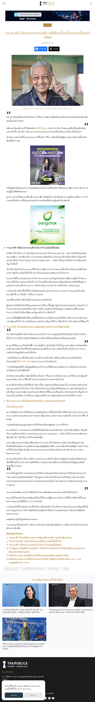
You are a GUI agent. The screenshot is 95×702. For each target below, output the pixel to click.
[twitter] (45, 698)
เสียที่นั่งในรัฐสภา (41, 128)
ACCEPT (14, 695)
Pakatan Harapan (12, 569)
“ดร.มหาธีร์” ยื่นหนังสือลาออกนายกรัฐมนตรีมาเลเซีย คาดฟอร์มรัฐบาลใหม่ (40, 537)
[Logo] (47, 3)
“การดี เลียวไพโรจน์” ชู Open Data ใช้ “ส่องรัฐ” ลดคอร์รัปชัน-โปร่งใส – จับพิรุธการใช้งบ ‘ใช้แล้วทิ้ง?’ (22, 611)
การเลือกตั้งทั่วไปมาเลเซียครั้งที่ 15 (33, 569)
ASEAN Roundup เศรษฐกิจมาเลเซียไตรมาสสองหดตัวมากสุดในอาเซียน (39, 555)
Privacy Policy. (26, 689)
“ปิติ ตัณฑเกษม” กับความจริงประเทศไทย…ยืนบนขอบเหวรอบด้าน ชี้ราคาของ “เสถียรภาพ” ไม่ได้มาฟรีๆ (71, 611)
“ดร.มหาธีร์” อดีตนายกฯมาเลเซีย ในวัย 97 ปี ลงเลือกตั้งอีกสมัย (35, 544)
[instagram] (49, 698)
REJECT (33, 695)
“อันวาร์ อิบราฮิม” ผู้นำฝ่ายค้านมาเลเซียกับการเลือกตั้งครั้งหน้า (35, 541)
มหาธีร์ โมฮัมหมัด (53, 569)
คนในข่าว (47, 25)
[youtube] (53, 698)
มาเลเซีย (65, 569)
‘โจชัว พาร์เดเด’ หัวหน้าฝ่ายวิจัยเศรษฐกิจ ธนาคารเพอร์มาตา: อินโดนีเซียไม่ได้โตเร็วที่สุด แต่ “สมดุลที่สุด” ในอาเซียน (23, 646)
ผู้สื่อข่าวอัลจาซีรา (24, 361)
